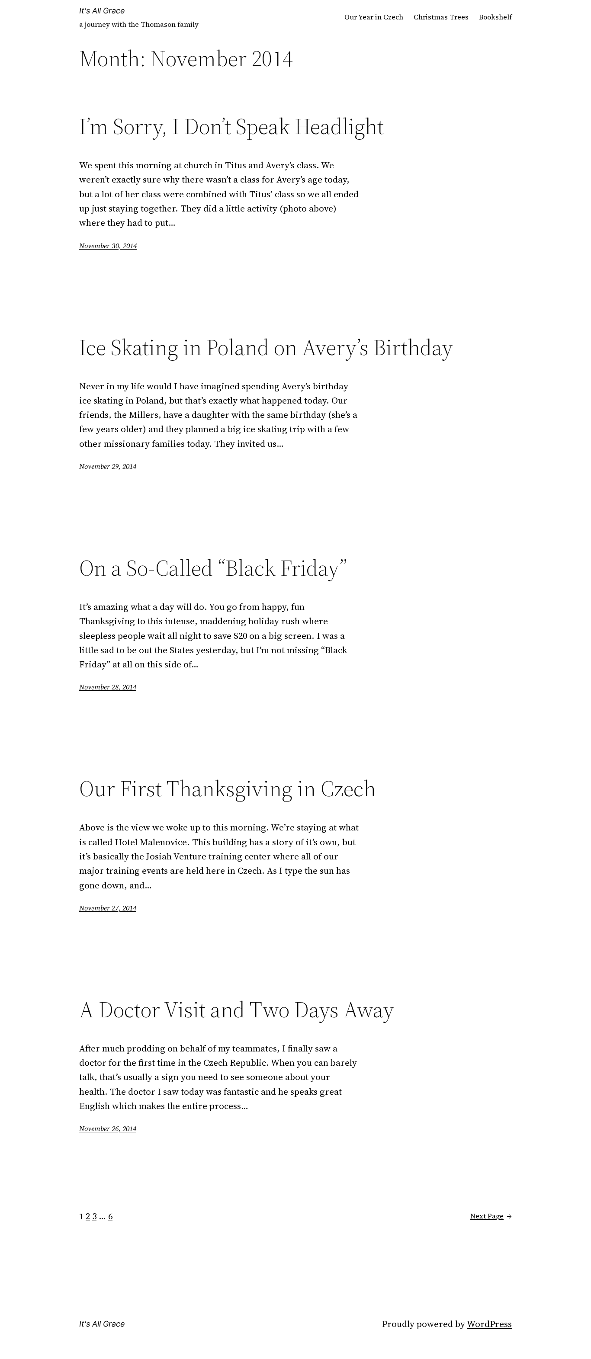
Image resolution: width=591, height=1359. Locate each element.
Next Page (491, 1216)
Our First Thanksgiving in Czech (227, 788)
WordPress (489, 1323)
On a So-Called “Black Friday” (213, 568)
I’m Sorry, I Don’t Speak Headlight (231, 126)
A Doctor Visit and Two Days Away (236, 1009)
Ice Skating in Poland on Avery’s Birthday (266, 347)
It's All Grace (102, 10)
